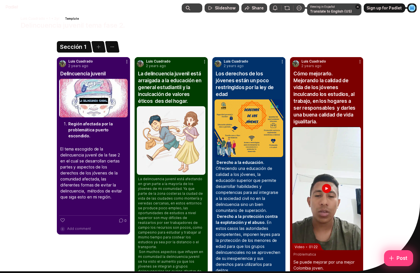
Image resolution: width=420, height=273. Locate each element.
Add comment (79, 228)
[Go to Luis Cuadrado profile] (62, 63)
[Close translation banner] (357, 7)
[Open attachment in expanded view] (93, 98)
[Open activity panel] (275, 8)
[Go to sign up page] (412, 8)
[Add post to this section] (98, 47)
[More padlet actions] (299, 8)
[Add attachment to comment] (62, 228)
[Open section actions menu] (112, 47)
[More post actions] (127, 61)
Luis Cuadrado (33, 19)
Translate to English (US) (331, 11)
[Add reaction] (62, 220)
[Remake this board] (287, 8)
